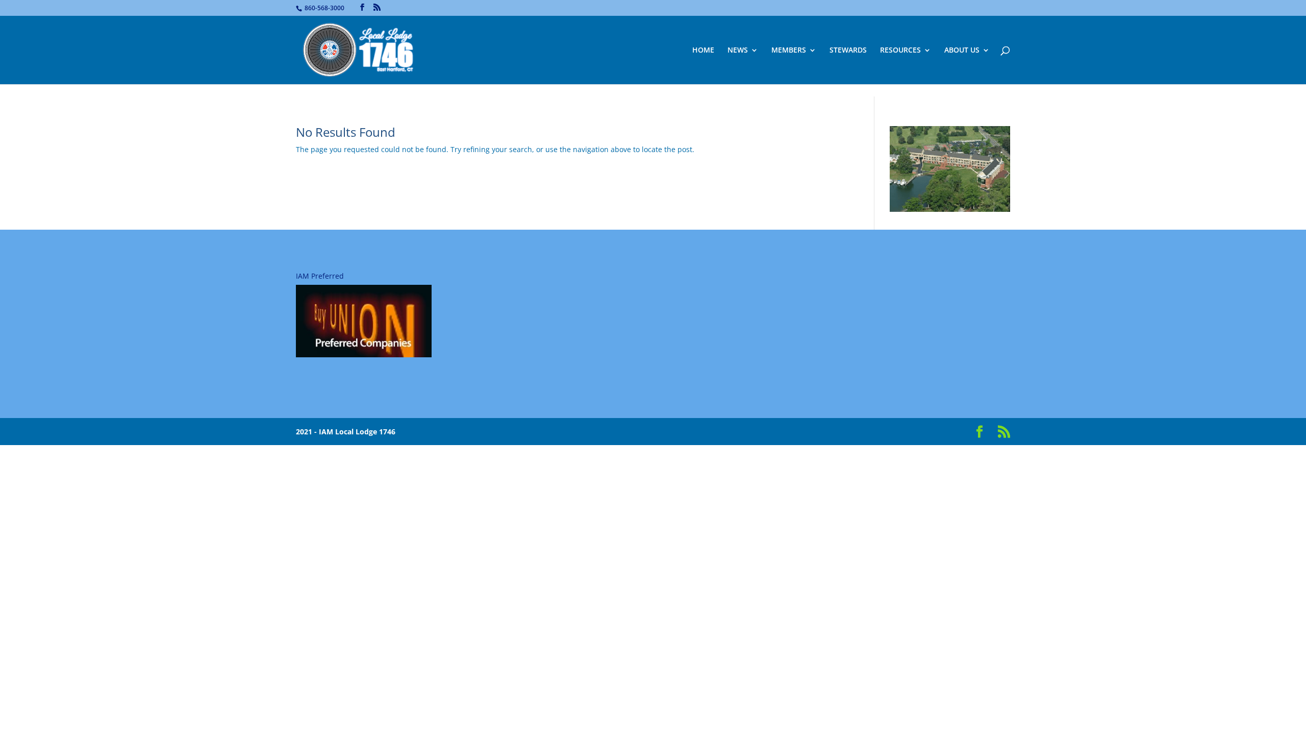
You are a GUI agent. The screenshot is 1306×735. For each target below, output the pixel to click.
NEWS (737, 50)
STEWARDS (848, 50)
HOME (703, 50)
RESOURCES (900, 50)
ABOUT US (962, 50)
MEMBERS (788, 50)
